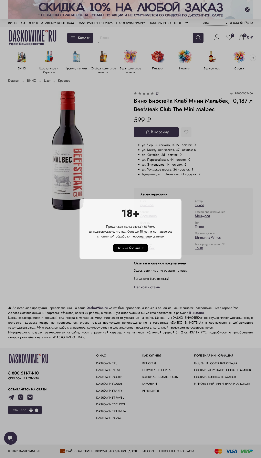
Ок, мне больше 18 (130, 248)
